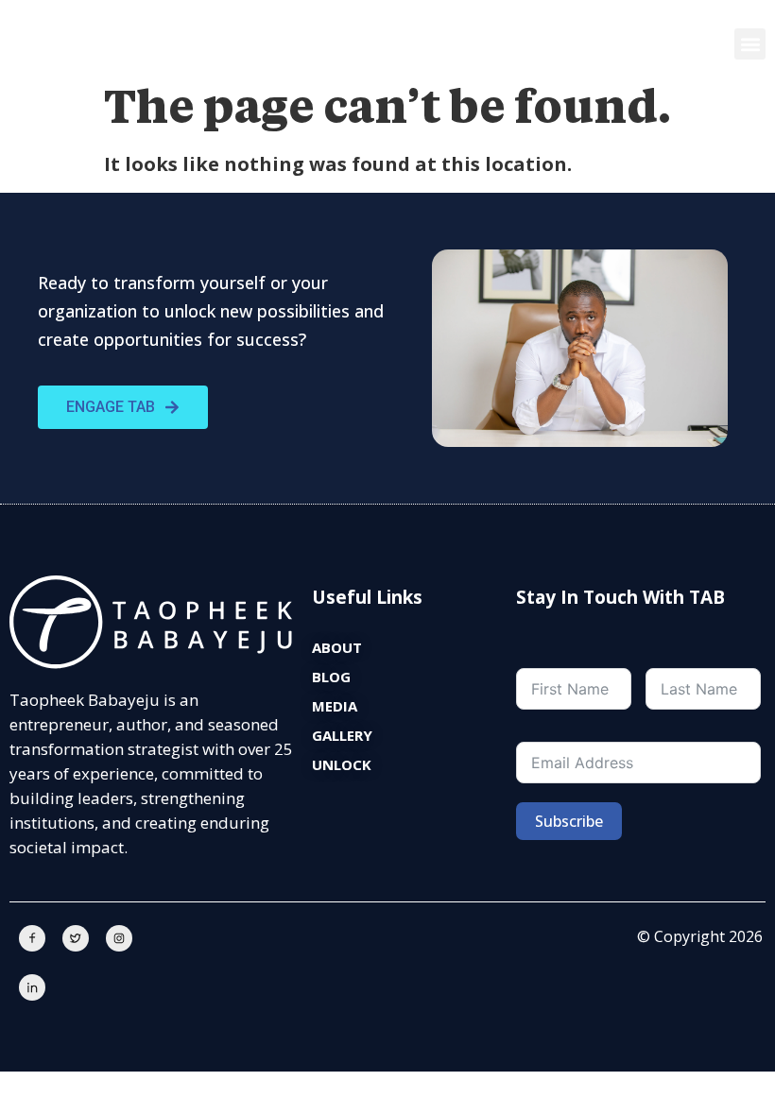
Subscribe (569, 821)
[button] (750, 44)
